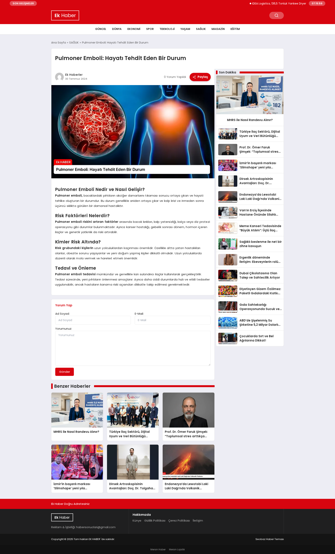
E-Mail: (139, 314)
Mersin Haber (158, 549)
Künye (137, 520)
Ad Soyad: (62, 314)
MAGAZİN (218, 29)
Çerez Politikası (179, 520)
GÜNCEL (100, 29)
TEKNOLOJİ (167, 29)
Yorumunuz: (63, 329)
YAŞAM (185, 29)
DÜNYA (117, 29)
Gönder (64, 372)
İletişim (198, 520)
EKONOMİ (133, 29)
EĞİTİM (235, 29)
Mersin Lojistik (177, 549)
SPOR (150, 29)
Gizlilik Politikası (154, 520)
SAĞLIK (201, 29)
